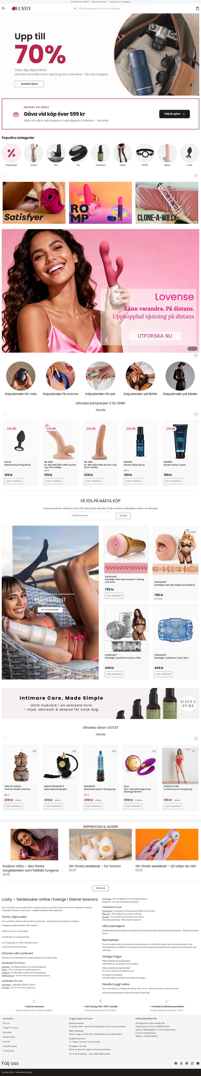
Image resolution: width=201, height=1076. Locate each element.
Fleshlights (6, 985)
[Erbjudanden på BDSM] (140, 379)
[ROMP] (100, 203)
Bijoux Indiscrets (54, 786)
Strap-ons (106, 914)
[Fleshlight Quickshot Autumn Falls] (126, 630)
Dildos (4, 970)
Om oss (6, 1023)
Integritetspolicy (10, 1046)
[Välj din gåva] (100, 114)
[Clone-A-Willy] (167, 203)
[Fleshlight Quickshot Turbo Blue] (175, 630)
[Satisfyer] (34, 203)
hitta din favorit (50, 610)
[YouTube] (198, 1063)
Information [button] (8, 1019)
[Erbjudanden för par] (100, 379)
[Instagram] (192, 1063)
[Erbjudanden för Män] (21, 379)
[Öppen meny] (5, 8)
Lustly (6, 1072)
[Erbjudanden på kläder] (180, 379)
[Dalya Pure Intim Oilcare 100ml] (100, 703)
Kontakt (6, 1041)
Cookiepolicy (8, 1050)
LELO (126, 786)
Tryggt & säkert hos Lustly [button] (81, 1019)
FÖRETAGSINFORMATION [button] (146, 1019)
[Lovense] (100, 291)
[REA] (100, 54)
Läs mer (6, 874)
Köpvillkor (7, 1032)
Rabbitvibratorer (8, 975)
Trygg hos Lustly (10, 1027)
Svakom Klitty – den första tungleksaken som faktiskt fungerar (31, 868)
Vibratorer (6, 967)
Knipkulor (6, 972)
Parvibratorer (107, 911)
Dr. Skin (48, 462)
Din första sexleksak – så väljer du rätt (166, 866)
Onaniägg (5, 987)
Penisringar (106, 899)
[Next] (195, 175)
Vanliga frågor (9, 1037)
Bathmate (89, 786)
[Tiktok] (181, 1063)
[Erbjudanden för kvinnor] (61, 379)
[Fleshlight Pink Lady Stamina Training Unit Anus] (126, 552)
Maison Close (171, 786)
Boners (128, 462)
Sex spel (105, 917)
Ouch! (7, 462)
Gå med (123, 516)
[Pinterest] (186, 1063)
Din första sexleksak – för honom (95, 866)
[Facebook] (176, 1063)
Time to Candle (12, 786)
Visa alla (100, 888)
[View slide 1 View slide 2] (100, 291)
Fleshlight (111, 577)
